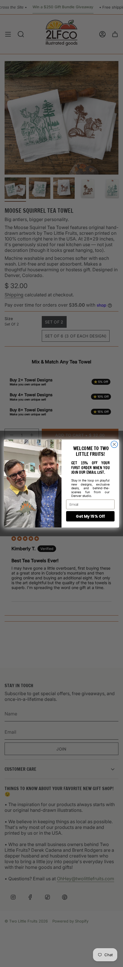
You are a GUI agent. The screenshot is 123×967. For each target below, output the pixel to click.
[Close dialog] (114, 444)
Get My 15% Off (90, 516)
